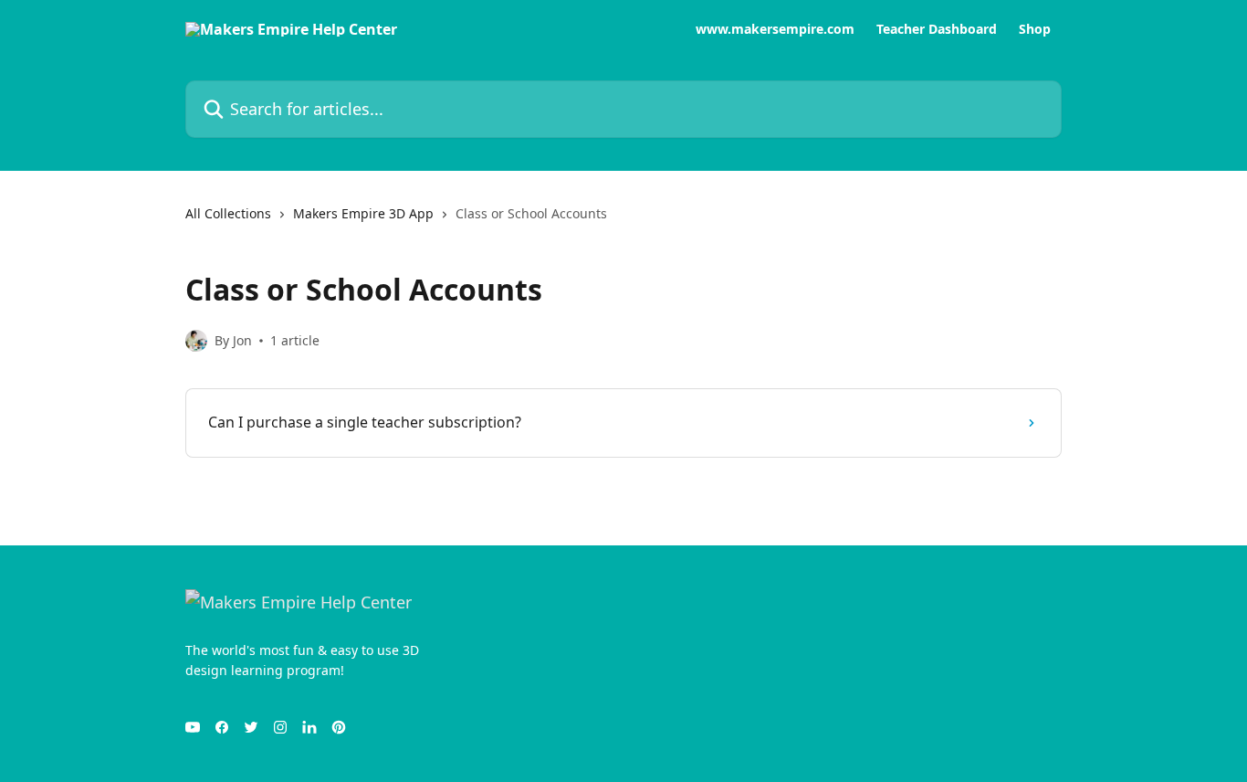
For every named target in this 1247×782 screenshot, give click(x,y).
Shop (1035, 29)
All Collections (228, 213)
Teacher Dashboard (936, 29)
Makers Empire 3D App (363, 213)
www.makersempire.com (775, 29)
